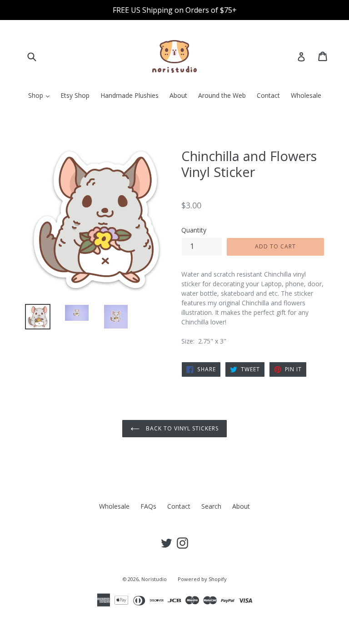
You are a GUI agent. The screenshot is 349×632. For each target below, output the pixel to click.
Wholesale (306, 95)
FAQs (148, 506)
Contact (268, 95)
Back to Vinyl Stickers (181, 428)
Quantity (193, 230)
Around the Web (222, 95)
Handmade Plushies (129, 95)
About (178, 95)
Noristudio (154, 579)
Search (211, 506)
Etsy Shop (75, 95)
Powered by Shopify (202, 579)
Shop (41, 95)
